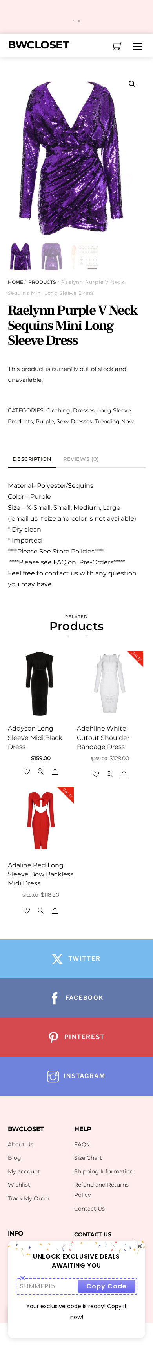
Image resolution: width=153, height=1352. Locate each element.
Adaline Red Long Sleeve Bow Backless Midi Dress (40, 874)
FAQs (81, 1144)
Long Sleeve (114, 410)
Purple (45, 421)
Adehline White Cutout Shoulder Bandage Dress (103, 737)
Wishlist (19, 1184)
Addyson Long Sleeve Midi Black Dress (35, 737)
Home (15, 282)
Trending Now (114, 421)
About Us (20, 1144)
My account (24, 1171)
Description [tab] (32, 459)
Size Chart (88, 1157)
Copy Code (106, 1286)
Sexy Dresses (74, 421)
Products (42, 282)
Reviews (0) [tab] (81, 459)
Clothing (58, 410)
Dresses (84, 410)
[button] (132, 84)
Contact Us (89, 1208)
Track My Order (29, 1198)
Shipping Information (103, 1171)
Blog (14, 1157)
